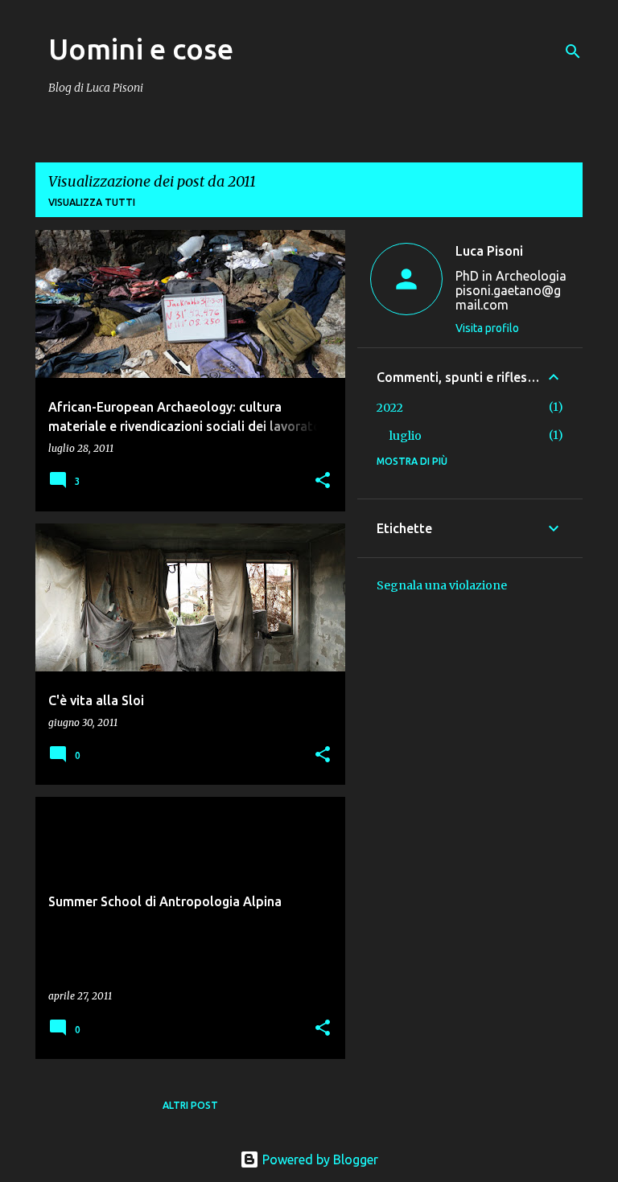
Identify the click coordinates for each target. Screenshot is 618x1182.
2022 (390, 407)
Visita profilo (487, 328)
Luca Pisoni (489, 251)
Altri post (190, 1105)
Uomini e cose (140, 48)
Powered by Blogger (318, 1159)
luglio (405, 436)
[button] (322, 481)
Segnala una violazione (442, 585)
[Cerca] (573, 51)
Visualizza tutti (91, 202)
